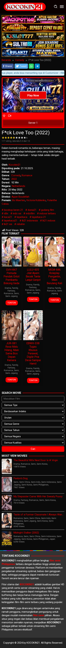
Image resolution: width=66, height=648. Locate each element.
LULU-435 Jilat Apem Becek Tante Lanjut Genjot (32, 274)
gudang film (47, 209)
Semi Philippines (40, 485)
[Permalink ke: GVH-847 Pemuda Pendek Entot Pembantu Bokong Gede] (12, 251)
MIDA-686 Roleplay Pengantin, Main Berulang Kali (54, 276)
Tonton (11, 302)
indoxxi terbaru (47, 213)
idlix (6, 213)
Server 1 (33, 122)
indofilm (30, 213)
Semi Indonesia (48, 482)
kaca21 (8, 217)
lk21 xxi (8, 224)
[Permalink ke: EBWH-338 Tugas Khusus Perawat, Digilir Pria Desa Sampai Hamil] (33, 324)
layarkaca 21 (39, 217)
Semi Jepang (11, 296)
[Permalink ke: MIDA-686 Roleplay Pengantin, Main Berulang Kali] (54, 251)
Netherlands (18, 186)
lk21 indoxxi (48, 220)
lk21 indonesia (30, 220)
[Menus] (61, 6)
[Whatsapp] (31, 66)
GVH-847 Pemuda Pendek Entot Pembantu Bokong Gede (11, 276)
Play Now (33, 95)
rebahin (21, 224)
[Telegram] (37, 66)
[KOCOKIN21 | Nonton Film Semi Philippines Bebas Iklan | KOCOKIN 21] (24, 6)
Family (15, 288)
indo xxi (17, 213)
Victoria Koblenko (36, 200)
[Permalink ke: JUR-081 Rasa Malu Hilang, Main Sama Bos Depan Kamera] (12, 324)
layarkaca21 (10, 220)
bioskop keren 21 (13, 209)
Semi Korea (42, 464)
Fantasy (11, 291)
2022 (14, 178)
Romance (27, 175)
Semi (16, 293)
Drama (8, 288)
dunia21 (32, 209)
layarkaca (22, 217)
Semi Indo (35, 482)
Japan (52, 539)
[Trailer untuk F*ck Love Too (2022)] (9, 115)
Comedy (15, 175)
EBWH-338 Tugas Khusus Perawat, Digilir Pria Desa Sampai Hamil (33, 353)
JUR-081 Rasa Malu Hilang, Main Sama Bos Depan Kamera (11, 352)
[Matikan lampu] (4, 115)
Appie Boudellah (20, 196)
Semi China (24, 482)
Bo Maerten (18, 200)
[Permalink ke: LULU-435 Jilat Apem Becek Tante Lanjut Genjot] (33, 251)
